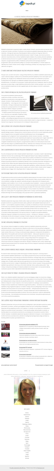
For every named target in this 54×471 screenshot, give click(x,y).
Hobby (27, 420)
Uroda (27, 452)
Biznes (27, 412)
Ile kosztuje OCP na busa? (25, 347)
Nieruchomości (27, 430)
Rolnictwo (27, 439)
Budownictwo (27, 414)
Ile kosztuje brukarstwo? (25, 354)
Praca (27, 433)
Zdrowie (27, 458)
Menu (27, 10)
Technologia (27, 445)
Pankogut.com (40, 468)
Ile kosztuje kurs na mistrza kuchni (27, 340)
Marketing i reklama (27, 424)
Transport (27, 447)
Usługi (27, 454)
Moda (27, 426)
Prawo (27, 435)
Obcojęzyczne (27, 431)
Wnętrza (27, 456)
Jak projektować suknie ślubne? (9, 365)
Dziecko (27, 416)
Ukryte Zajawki (27, 450)
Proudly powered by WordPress (17, 468)
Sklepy (27, 441)
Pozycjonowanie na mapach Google (44, 365)
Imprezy (27, 422)
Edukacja (27, 418)
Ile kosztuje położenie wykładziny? (27, 333)
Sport (27, 443)
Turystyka (27, 448)
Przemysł (27, 437)
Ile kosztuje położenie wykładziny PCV (28, 324)
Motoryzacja (27, 428)
